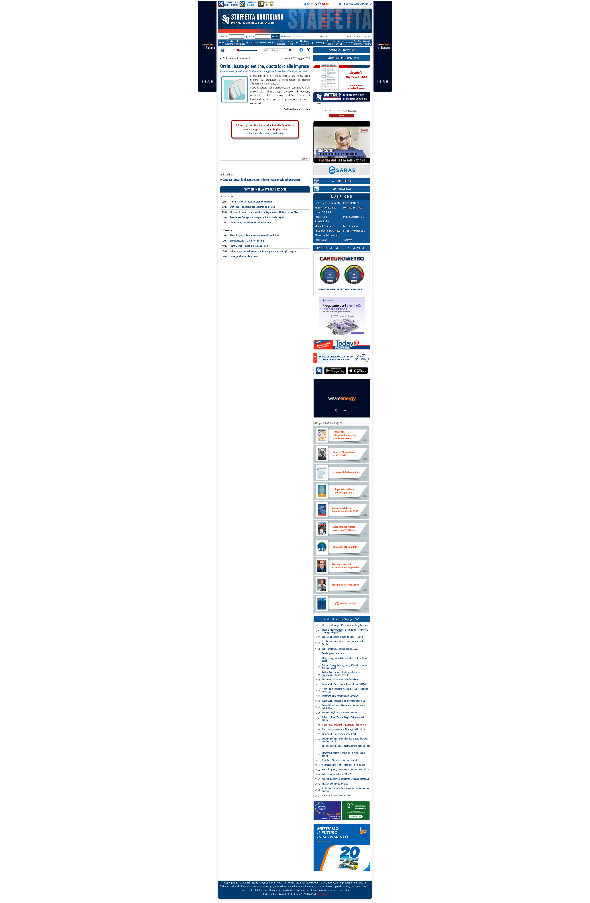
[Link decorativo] (329, 76)
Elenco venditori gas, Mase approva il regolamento (345, 625)
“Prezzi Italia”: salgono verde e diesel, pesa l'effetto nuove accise (345, 690)
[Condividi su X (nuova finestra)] (308, 50)
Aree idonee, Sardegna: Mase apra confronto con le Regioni (257, 217)
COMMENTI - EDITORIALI (342, 50)
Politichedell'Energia (240, 42)
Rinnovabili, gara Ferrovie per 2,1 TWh (339, 734)
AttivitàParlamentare (281, 42)
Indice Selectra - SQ (353, 216)
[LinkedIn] (305, 3)
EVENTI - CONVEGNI (327, 248)
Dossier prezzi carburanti (333, 653)
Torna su (305, 158)
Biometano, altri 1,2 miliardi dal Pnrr (247, 240)
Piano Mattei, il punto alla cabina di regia (249, 246)
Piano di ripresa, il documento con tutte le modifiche (254, 235)
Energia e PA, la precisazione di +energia (340, 712)
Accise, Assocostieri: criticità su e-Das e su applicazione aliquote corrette (341, 673)
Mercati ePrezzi (291, 42)
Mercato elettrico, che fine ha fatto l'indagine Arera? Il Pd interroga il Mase (264, 212)
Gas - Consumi (351, 226)
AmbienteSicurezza (367, 42)
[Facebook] (319, 3)
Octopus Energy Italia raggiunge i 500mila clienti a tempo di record (344, 666)
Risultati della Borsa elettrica (335, 783)
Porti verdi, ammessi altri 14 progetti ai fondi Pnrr (344, 729)
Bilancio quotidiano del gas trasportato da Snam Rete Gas (346, 747)
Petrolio (319, 42)
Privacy (322, 894)
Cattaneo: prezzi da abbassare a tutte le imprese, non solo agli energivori (261, 179)
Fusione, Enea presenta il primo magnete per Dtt (343, 700)
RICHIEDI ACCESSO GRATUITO (355, 4)
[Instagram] (312, 3)
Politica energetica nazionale (236, 58)
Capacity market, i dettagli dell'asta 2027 (340, 648)
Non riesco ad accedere (291, 36)
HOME (221, 42)
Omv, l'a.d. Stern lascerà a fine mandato (340, 760)
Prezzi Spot (321, 239)
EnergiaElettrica (330, 42)
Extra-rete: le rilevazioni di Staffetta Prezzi (340, 679)
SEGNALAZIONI (356, 248)
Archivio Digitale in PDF (356, 78)
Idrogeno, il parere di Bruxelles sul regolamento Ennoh (343, 754)
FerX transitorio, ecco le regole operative (340, 696)
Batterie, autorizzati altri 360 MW (336, 774)
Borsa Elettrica (351, 203)
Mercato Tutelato (352, 207)
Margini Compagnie (325, 207)
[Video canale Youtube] (323, 3)
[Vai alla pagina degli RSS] (327, 3)
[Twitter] (316, 3)
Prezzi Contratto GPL (354, 230)
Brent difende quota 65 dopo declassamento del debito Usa (343, 707)
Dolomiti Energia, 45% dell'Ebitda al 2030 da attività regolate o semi (345, 740)
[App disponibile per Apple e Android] (341, 371)
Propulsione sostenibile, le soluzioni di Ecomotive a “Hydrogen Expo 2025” (345, 631)
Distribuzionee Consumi (305, 42)
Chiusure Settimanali (326, 235)
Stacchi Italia (322, 221)
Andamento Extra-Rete (327, 230)
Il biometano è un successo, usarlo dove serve (251, 201)
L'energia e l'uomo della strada (244, 256)
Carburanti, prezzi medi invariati (336, 795)
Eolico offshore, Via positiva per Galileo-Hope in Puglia (343, 718)
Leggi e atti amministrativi (260, 42)
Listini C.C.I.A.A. (323, 212)
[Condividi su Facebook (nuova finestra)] (301, 50)
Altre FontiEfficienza (358, 42)
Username (224, 36)
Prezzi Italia (321, 216)
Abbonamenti (353, 36)
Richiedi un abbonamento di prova (265, 133)
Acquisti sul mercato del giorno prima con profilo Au (345, 779)
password (250, 36)
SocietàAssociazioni (230, 42)
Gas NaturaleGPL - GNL (339, 42)
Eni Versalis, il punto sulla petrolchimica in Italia (252, 207)
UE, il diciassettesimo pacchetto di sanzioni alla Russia (343, 643)
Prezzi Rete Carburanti (327, 203)
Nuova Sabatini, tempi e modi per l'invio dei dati (344, 764)
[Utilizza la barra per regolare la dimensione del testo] (235, 50)
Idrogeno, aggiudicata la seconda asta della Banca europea (344, 659)
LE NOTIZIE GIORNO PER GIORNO (342, 58)
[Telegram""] (308, 3)
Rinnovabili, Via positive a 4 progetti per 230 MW (344, 684)
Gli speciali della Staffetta (328, 423)
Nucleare (349, 42)
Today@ (347, 239)
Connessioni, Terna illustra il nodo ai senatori (251, 222)
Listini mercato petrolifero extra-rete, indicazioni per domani (345, 789)
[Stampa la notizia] (222, 50)
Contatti (366, 36)
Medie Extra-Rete (324, 226)
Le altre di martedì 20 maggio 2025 (341, 619)
